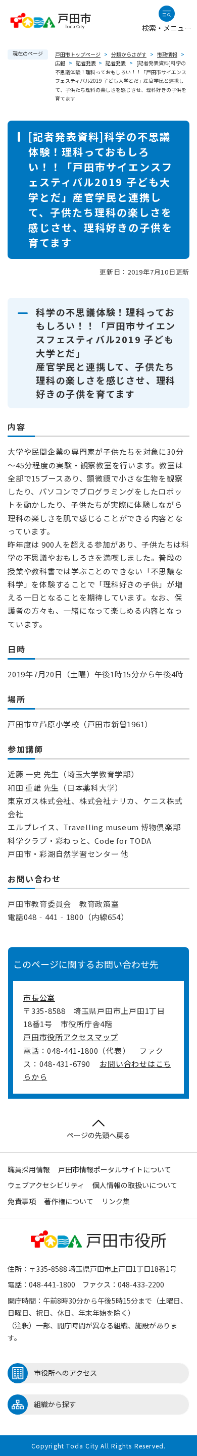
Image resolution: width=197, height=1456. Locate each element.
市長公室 (39, 997)
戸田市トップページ (78, 54)
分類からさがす (128, 54)
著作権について (68, 1201)
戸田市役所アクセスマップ (70, 1037)
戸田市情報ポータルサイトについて (114, 1169)
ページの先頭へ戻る (98, 1135)
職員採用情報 (29, 1169)
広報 (60, 63)
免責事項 (22, 1201)
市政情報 (167, 54)
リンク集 (116, 1201)
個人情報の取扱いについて (134, 1185)
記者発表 (86, 63)
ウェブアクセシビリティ (46, 1185)
